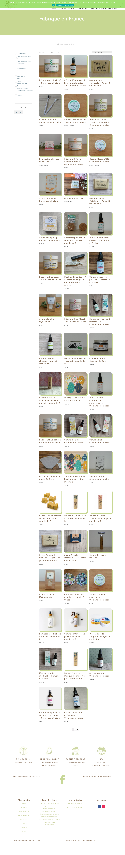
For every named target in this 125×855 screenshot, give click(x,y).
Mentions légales (105, 776)
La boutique (83, 8)
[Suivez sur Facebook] (99, 806)
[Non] (123, 4)
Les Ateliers (24, 807)
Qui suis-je (24, 827)
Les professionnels (24, 815)
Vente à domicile (24, 811)
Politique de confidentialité (91, 776)
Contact (104, 8)
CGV (84, 779)
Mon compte (112, 8)
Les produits (95, 8)
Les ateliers (71, 8)
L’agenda (24, 823)
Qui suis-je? (62, 8)
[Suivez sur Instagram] (103, 806)
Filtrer (18, 112)
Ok (53, 5)
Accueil (53, 8)
